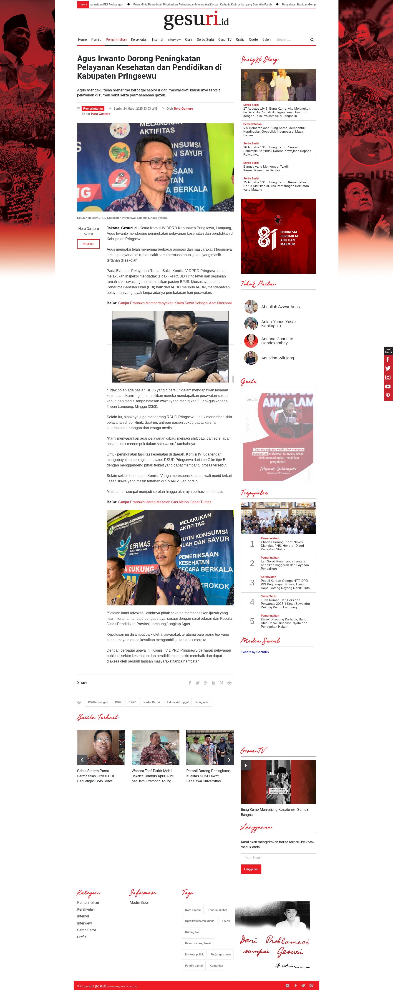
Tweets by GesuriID (255, 652)
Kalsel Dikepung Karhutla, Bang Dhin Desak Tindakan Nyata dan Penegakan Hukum (284, 622)
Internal (157, 39)
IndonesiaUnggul (178, 702)
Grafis (240, 39)
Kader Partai (152, 702)
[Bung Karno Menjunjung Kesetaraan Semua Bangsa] (278, 782)
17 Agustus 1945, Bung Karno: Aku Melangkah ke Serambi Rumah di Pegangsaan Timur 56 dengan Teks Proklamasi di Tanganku (276, 112)
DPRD (132, 702)
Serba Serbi (205, 39)
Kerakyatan (139, 39)
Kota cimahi (193, 910)
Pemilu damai (194, 965)
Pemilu (96, 39)
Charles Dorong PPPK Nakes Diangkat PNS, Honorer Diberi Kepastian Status (282, 545)
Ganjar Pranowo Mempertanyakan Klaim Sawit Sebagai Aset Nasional (175, 303)
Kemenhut (216, 965)
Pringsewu (202, 702)
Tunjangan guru (221, 954)
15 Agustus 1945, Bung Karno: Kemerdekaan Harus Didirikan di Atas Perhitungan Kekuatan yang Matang (276, 185)
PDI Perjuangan (98, 702)
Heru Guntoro (183, 108)
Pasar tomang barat (198, 943)
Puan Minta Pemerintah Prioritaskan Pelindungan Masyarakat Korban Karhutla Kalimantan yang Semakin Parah (140, 4)
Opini (188, 39)
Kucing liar (192, 932)
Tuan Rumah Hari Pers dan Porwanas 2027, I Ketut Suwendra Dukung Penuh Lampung (285, 603)
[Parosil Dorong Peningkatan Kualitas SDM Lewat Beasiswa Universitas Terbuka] (210, 747)
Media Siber (139, 902)
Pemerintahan (116, 39)
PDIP (118, 702)
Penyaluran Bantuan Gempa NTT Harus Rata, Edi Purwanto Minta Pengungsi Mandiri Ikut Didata (280, 4)
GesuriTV (225, 39)
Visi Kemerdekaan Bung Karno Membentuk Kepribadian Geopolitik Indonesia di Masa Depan (274, 131)
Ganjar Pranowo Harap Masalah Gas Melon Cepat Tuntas (165, 502)
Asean (226, 921)
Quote (253, 39)
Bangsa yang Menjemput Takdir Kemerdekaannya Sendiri (266, 168)
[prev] (229, 760)
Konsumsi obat (217, 910)
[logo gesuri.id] (196, 20)
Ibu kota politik (194, 954)
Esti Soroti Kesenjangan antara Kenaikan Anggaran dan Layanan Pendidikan (285, 564)
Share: (82, 682)
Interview (174, 39)
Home (82, 39)
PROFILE (88, 244)
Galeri (266, 39)
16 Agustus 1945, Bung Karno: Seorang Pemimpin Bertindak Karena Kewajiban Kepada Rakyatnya (277, 150)
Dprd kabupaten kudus (199, 921)
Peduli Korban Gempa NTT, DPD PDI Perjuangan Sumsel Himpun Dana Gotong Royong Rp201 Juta (285, 584)
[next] (82, 760)
